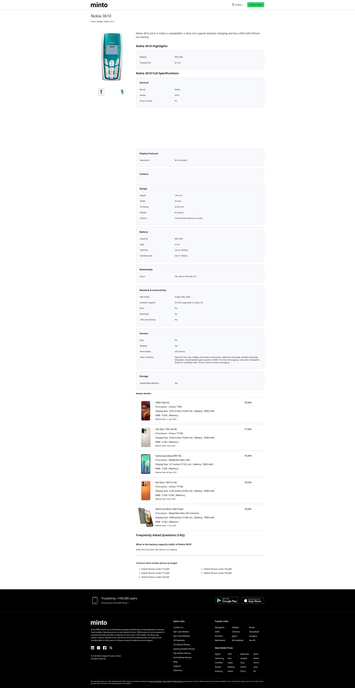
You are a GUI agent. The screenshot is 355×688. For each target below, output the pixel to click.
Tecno (256, 662)
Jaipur (235, 636)
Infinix (243, 667)
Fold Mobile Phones (182, 657)
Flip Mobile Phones (182, 653)
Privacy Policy (166, 681)
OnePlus (219, 662)
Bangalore (220, 627)
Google (243, 658)
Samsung (219, 658)
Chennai (236, 631)
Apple (217, 654)
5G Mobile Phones (181, 644)
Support (177, 666)
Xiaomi (218, 667)
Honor (256, 658)
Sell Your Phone (255, 4)
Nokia (230, 671)
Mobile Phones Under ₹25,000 (218, 569)
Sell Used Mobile (181, 631)
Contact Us (178, 627)
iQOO (255, 654)
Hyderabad (220, 640)
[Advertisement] (200, 129)
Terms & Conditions (155, 681)
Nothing (219, 671)
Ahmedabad (237, 640)
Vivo (229, 658)
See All (252, 640)
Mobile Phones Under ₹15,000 (155, 573)
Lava (255, 667)
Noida (252, 627)
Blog (175, 661)
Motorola (244, 654)
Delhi (217, 631)
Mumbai (219, 636)
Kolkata (235, 627)
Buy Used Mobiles (181, 636)
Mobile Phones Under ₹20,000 (155, 577)
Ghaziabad (254, 631)
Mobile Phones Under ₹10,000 (155, 569)
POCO (243, 671)
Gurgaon (253, 636)
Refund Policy (177, 681)
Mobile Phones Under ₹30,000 (218, 573)
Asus (242, 662)
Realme (231, 667)
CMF (230, 654)
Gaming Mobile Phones (184, 649)
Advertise (177, 670)
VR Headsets (179, 640)
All (254, 671)
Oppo (230, 662)
